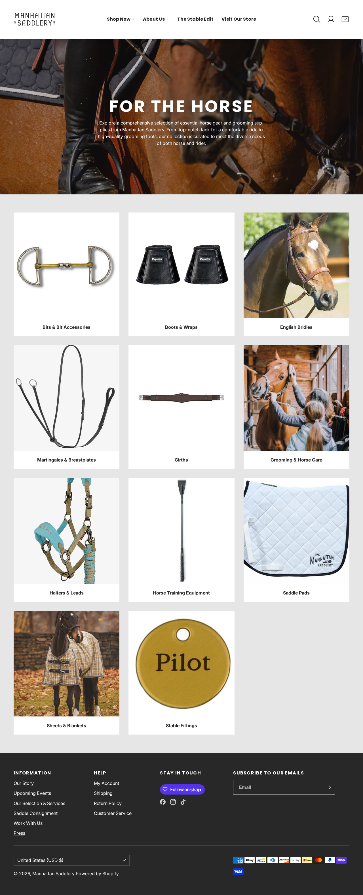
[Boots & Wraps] (181, 274)
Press (19, 833)
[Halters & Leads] (66, 540)
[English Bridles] (296, 274)
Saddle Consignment (36, 813)
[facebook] (163, 802)
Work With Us (28, 823)
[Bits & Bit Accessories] (66, 274)
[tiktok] (183, 802)
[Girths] (181, 407)
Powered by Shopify (97, 873)
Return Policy (108, 803)
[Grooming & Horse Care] (296, 407)
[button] (317, 19)
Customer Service (113, 813)
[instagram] (173, 802)
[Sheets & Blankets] (66, 673)
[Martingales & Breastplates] (66, 407)
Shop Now (118, 19)
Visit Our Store (238, 19)
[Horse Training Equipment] (181, 540)
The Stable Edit (195, 19)
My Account (106, 783)
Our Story (24, 783)
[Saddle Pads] (296, 540)
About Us (154, 19)
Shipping (103, 793)
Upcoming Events (32, 793)
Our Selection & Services (39, 803)
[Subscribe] (329, 787)
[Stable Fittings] (181, 673)
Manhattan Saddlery (53, 873)
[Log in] (331, 19)
